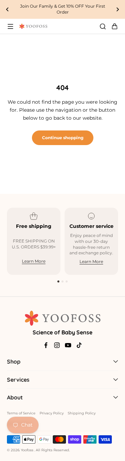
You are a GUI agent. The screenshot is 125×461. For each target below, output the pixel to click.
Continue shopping (62, 137)
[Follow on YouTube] (68, 345)
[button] (58, 281)
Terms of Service (21, 413)
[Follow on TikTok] (79, 345)
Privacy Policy (52, 413)
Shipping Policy (81, 413)
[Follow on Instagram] (56, 345)
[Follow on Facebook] (45, 345)
